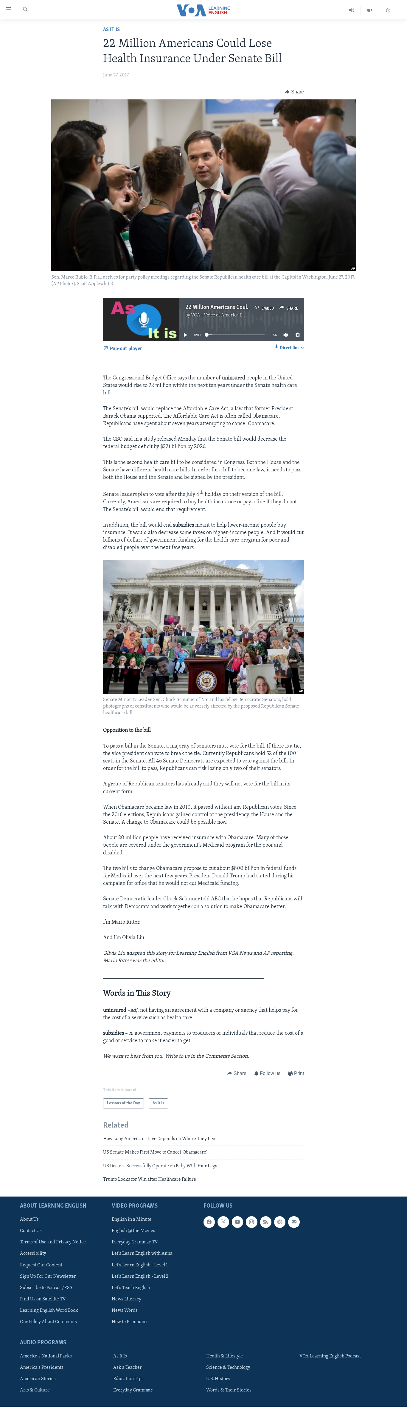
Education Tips (128, 1379)
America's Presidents (41, 1367)
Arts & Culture (35, 1390)
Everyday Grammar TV (135, 1242)
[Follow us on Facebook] (209, 1222)
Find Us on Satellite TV (43, 1299)
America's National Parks (46, 1356)
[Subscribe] (293, 1222)
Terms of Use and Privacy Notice (53, 1242)
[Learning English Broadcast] (352, 10)
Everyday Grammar (133, 1390)
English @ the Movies (133, 1230)
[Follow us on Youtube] (237, 1222)
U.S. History (218, 1379)
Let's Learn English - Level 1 (140, 1265)
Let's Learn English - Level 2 (140, 1276)
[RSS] (265, 1222)
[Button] (294, 92)
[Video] (370, 10)
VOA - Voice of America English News (229, 315)
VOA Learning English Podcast (330, 1356)
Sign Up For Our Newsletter (48, 1276)
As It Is (111, 30)
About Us (29, 1219)
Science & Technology (228, 1367)
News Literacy (126, 1299)
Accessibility (33, 1253)
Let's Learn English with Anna (142, 1253)
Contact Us (31, 1230)
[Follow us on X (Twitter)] (223, 1222)
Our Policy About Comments (48, 1321)
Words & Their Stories (228, 1390)
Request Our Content (41, 1265)
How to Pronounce (130, 1321)
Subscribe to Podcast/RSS (46, 1287)
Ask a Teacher (127, 1367)
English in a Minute (131, 1219)
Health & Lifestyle (224, 1356)
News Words (125, 1310)
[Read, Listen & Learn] (388, 10)
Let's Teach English (131, 1287)
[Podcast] (279, 1222)
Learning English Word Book (49, 1310)
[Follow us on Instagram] (251, 1222)
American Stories (38, 1379)
